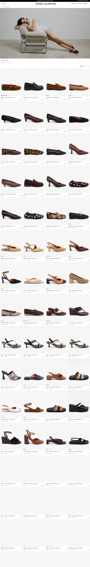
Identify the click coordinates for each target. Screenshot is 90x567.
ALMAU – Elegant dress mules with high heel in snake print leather (8, 387)
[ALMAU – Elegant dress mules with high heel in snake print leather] (11, 372)
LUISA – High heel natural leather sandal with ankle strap (30, 451)
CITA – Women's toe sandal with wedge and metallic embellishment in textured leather (75, 322)
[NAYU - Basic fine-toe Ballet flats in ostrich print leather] (79, 82)
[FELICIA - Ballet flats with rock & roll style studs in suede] (79, 179)
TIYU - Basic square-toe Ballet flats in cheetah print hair (30, 161)
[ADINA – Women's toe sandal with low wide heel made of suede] (56, 308)
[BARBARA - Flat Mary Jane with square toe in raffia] (79, 211)
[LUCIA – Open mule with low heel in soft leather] (34, 372)
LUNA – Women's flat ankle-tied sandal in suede (30, 419)
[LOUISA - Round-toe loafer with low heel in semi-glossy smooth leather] (34, 82)
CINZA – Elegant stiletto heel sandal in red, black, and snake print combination (8, 355)
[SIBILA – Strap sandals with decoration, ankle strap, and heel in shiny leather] (11, 469)
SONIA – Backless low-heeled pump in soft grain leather (53, 548)
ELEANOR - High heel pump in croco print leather (75, 161)
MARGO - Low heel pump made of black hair (8, 129)
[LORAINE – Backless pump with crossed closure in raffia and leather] (34, 243)
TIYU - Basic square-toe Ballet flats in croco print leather (8, 161)
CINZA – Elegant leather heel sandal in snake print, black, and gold (53, 355)
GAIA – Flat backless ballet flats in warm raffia (30, 290)
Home (2, 6)
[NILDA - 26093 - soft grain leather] (11, 436)
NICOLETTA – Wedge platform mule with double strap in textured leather (75, 419)
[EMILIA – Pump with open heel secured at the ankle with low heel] (79, 501)
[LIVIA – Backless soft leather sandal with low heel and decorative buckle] (56, 436)
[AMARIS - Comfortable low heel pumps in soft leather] (56, 115)
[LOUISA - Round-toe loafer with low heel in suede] (34, 179)
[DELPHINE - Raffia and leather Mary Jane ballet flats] (11, 308)
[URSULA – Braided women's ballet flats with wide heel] (56, 501)
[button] (85, 3)
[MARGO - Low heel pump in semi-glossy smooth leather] (11, 179)
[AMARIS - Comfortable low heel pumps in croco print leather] (34, 115)
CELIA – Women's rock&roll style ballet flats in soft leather (8, 515)
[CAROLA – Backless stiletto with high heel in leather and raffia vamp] (79, 243)
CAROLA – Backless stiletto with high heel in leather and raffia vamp (75, 258)
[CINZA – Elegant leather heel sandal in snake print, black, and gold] (56, 340)
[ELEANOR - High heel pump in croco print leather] (79, 147)
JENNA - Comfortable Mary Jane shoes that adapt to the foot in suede (8, 97)
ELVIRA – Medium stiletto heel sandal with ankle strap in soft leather (30, 483)
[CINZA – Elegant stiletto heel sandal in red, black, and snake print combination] (11, 340)
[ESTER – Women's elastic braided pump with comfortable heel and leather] (79, 276)
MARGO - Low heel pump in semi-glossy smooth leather (8, 194)
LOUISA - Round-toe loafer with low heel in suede (30, 194)
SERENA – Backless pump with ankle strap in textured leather (8, 548)
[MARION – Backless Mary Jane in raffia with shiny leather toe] (56, 276)
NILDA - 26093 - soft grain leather (7, 451)
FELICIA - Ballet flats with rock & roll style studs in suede (75, 194)
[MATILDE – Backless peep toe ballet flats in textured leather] (11, 404)
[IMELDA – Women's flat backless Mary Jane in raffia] (11, 243)
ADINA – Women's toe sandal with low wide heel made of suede (53, 322)
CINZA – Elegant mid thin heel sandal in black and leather (30, 355)
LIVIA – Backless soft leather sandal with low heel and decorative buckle (53, 451)
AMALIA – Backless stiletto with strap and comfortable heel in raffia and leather (8, 290)
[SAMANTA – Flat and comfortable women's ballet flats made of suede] (79, 469)
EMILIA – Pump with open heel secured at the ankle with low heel (75, 515)
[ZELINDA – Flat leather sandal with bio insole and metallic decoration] (79, 436)
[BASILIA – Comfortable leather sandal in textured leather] (56, 372)
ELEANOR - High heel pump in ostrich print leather (53, 194)
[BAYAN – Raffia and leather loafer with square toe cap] (34, 308)
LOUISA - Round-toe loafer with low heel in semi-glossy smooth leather (30, 97)
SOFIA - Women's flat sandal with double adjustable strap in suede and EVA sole (53, 419)
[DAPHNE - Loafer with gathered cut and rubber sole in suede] (56, 82)
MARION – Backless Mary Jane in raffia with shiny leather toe (53, 290)
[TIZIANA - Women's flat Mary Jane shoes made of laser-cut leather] (34, 501)
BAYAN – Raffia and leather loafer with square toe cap (30, 322)
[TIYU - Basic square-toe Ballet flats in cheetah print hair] (34, 147)
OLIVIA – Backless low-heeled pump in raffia (53, 258)
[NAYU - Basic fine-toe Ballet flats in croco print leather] (56, 147)
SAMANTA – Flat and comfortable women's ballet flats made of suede (75, 483)
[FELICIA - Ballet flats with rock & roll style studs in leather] (34, 211)
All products (7, 6)
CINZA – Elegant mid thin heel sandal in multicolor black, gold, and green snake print (75, 355)
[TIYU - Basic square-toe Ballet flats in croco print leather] (11, 147)
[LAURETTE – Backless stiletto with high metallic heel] (79, 533)
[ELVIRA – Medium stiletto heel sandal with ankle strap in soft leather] (34, 469)
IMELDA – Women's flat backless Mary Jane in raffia (8, 258)
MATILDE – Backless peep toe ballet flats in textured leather (8, 419)
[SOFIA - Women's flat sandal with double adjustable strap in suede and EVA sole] (56, 404)
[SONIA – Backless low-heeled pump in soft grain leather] (56, 533)
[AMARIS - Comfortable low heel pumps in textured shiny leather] (11, 211)
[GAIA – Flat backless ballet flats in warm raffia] (34, 276)
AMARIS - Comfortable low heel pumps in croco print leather (30, 129)
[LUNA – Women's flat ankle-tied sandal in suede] (34, 404)
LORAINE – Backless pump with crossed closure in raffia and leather (30, 258)
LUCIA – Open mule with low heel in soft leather (30, 387)
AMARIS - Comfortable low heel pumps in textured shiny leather (8, 226)
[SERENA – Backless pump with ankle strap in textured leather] (11, 533)
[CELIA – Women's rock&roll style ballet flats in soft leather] (11, 501)
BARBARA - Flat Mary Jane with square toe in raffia (75, 226)
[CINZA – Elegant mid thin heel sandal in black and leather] (34, 340)
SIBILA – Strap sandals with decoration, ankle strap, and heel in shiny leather (8, 483)
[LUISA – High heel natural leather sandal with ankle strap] (34, 436)
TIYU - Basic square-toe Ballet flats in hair (75, 129)
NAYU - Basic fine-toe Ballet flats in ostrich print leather (75, 97)
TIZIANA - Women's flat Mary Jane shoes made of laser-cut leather (30, 515)
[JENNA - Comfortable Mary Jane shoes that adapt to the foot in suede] (11, 82)
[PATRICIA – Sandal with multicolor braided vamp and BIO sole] (79, 372)
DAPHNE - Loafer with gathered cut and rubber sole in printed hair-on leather (53, 226)
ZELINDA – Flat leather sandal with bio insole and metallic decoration (75, 451)
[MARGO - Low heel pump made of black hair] (11, 115)
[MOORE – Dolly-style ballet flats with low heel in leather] (56, 469)
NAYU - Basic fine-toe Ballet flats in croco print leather (53, 161)
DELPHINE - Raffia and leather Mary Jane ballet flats (8, 322)
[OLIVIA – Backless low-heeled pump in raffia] (56, 243)
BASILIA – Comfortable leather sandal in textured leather (53, 387)
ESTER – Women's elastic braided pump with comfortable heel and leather (75, 290)
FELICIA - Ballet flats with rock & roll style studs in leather (30, 226)
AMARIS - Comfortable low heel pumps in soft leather (53, 129)
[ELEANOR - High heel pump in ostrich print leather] (56, 179)
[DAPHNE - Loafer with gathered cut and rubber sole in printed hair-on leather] (56, 211)
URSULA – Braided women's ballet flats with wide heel (53, 515)
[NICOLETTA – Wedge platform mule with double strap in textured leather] (79, 404)
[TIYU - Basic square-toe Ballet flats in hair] (79, 115)
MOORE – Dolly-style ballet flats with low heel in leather (53, 483)
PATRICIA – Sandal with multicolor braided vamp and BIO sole (75, 387)
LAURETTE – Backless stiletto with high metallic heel (75, 548)
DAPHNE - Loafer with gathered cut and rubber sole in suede (53, 97)
